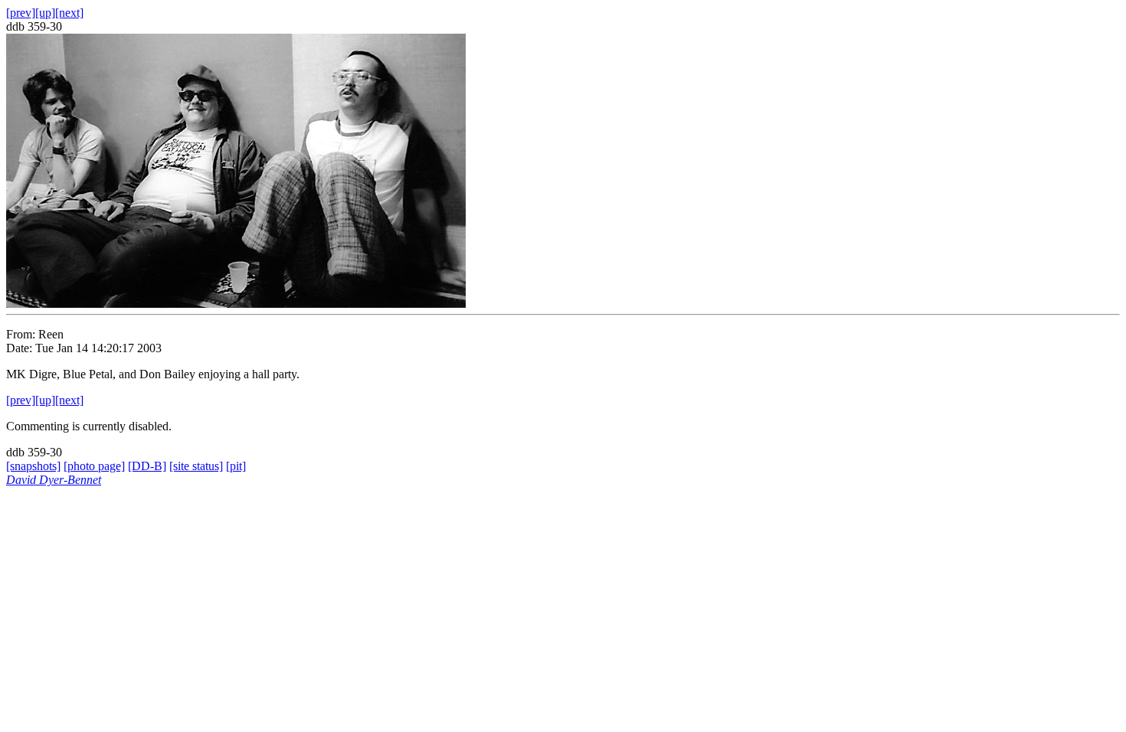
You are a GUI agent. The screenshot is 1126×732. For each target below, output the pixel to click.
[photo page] (94, 465)
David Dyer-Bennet (53, 479)
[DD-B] (147, 465)
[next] (69, 12)
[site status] (196, 465)
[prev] (20, 12)
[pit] (236, 465)
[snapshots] (33, 465)
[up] (45, 12)
